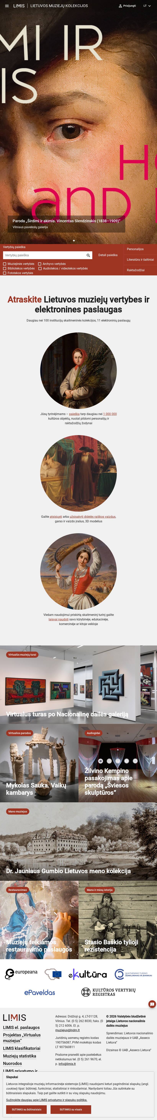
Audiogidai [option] (93, 733)
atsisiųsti (56, 516)
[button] (71, 240)
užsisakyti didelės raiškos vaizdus (92, 516)
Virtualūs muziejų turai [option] (22, 654)
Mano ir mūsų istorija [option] (100, 889)
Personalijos (135, 249)
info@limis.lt (67, 1064)
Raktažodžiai (136, 270)
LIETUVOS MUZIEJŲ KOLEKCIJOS (59, 5)
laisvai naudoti (59, 619)
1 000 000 (110, 414)
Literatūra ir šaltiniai (140, 259)
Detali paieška (108, 255)
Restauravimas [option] (17, 889)
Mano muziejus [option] (17, 811)
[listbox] (22, 654)
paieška (74, 414)
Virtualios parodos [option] (19, 733)
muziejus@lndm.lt (67, 1030)
